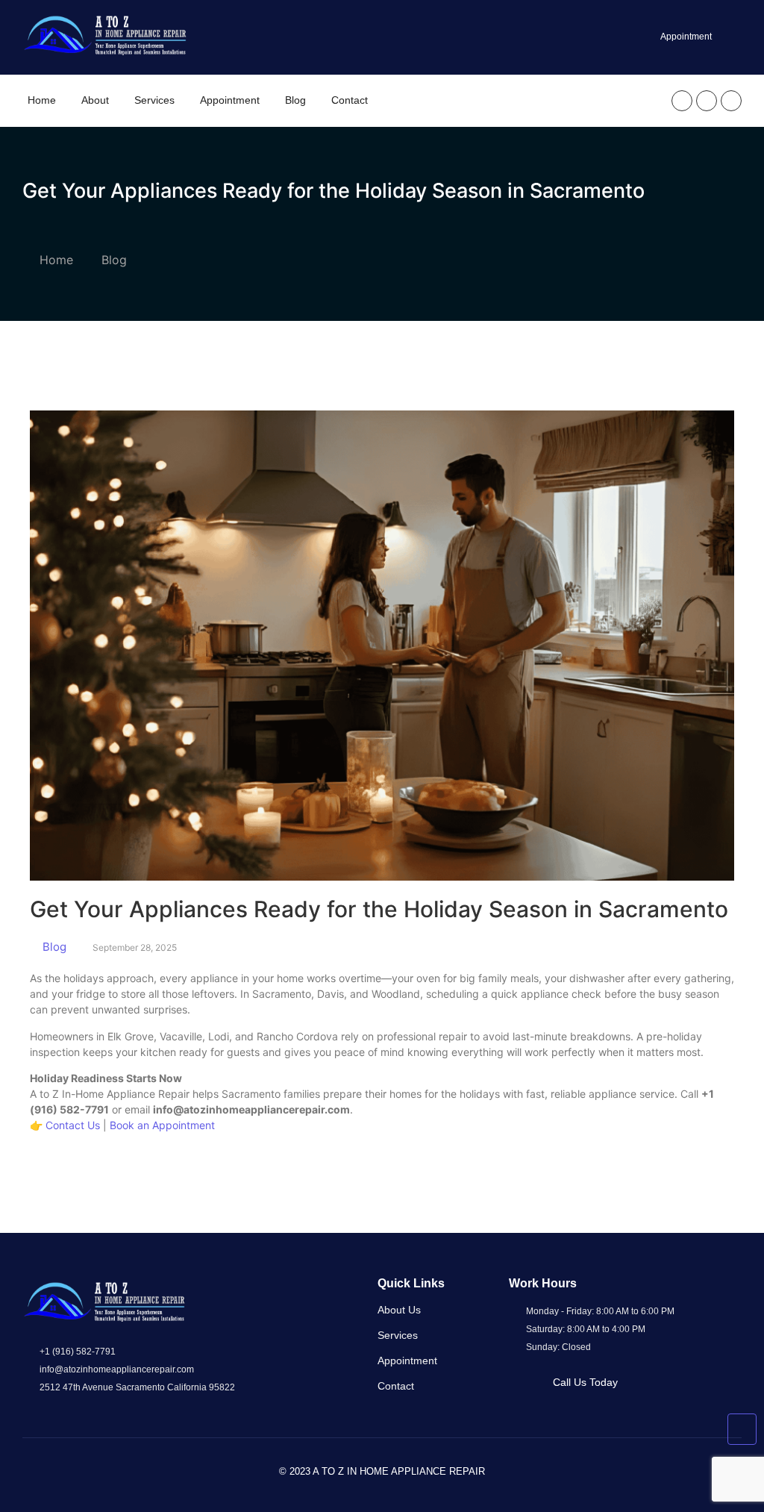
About (95, 100)
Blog (295, 100)
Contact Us (73, 1125)
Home (42, 100)
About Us (399, 1310)
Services (154, 100)
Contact (349, 100)
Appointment (230, 100)
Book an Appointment (162, 1125)
